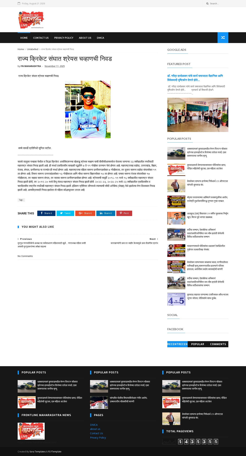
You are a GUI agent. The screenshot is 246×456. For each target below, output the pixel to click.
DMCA (100, 37)
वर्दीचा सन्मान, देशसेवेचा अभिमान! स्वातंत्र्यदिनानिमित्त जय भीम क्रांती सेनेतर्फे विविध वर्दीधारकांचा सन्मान (205, 233)
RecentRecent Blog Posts (177, 345)
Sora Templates (38, 451)
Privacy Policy (98, 437)
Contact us (41, 37)
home (24, 37)
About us (85, 37)
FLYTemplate (54, 451)
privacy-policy (63, 37)
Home (21, 49)
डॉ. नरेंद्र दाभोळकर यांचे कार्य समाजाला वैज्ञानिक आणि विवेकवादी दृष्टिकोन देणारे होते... (195, 78)
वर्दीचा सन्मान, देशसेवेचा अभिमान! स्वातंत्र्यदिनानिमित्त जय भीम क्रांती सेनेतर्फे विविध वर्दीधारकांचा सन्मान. (205, 282)
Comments (218, 344)
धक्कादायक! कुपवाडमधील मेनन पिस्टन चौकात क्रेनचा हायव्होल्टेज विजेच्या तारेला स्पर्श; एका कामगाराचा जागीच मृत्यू (207, 152)
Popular (197, 344)
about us (95, 429)
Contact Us (96, 433)
